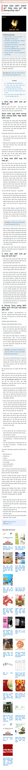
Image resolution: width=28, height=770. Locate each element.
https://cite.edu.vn (11, 521)
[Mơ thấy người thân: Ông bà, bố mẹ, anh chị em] (20, 539)
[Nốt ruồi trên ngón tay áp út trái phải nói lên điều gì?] (8, 580)
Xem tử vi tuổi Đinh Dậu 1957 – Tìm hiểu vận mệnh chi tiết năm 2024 (8, 696)
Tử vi (10, 523)
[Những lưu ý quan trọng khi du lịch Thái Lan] (8, 539)
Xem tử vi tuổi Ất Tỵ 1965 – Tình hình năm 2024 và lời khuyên (20, 654)
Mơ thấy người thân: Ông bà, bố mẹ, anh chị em (20, 548)
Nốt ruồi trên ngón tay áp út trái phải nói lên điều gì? (8, 590)
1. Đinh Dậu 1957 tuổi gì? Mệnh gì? (14, 83)
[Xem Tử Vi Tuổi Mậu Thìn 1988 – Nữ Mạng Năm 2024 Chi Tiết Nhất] (8, 600)
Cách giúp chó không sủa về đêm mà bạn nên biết (8, 654)
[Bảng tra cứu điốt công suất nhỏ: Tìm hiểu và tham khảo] (20, 665)
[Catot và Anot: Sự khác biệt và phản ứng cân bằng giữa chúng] (20, 707)
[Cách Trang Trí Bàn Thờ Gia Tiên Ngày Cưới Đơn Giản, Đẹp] (20, 685)
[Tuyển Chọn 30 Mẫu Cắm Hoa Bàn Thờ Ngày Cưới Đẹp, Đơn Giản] (20, 600)
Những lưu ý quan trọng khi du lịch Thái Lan (8, 548)
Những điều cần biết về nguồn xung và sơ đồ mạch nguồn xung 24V (8, 718)
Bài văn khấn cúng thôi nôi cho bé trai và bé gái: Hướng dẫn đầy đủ (8, 568)
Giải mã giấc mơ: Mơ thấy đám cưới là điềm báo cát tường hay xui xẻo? (8, 633)
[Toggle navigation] (1, 2)
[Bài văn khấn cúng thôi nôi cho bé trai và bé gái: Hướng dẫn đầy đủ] (8, 558)
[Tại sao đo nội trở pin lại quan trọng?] (8, 729)
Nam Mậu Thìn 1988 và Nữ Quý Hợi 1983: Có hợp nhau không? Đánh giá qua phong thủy (15, 351)
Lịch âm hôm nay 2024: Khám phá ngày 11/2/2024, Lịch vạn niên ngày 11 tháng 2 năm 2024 (8, 762)
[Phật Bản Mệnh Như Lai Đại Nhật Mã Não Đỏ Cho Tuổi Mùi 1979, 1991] (20, 558)
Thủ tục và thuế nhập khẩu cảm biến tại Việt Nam (20, 589)
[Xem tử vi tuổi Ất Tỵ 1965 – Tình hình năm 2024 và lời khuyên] (20, 644)
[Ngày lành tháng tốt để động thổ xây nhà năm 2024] (20, 729)
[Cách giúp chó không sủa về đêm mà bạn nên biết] (8, 644)
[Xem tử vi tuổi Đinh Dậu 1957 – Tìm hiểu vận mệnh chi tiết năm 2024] (8, 685)
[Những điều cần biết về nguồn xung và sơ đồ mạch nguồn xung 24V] (8, 707)
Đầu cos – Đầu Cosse (8, 673)
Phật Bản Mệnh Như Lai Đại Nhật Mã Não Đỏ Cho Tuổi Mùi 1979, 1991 (20, 568)
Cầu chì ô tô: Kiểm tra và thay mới (20, 632)
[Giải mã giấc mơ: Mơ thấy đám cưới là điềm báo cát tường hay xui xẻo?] (8, 622)
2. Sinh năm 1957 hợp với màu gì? (13, 89)
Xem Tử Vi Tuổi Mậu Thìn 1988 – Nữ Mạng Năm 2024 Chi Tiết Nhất (8, 611)
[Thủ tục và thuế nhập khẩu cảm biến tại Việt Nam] (20, 580)
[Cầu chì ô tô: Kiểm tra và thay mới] (20, 622)
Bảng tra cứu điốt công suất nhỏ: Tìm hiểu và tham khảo (20, 675)
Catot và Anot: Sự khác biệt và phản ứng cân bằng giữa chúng (20, 717)
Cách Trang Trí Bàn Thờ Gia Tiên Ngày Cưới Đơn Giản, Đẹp (20, 695)
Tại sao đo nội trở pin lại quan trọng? (8, 739)
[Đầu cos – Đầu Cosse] (8, 665)
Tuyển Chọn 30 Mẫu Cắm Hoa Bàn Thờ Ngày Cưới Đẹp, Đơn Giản (20, 611)
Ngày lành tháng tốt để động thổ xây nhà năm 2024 (20, 739)
